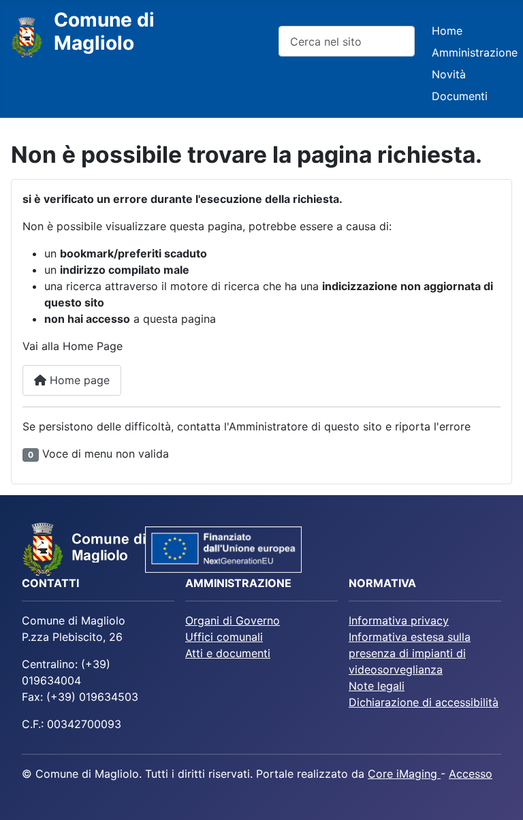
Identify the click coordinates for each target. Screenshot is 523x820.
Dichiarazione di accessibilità (423, 702)
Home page (78, 380)
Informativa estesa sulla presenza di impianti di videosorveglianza (410, 653)
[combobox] (347, 41)
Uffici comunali (224, 637)
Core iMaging (404, 773)
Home (447, 30)
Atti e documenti (227, 653)
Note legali (377, 686)
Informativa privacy (399, 620)
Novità (449, 74)
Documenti (460, 96)
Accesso (470, 773)
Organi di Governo (232, 620)
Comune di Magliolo (104, 31)
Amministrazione (475, 52)
